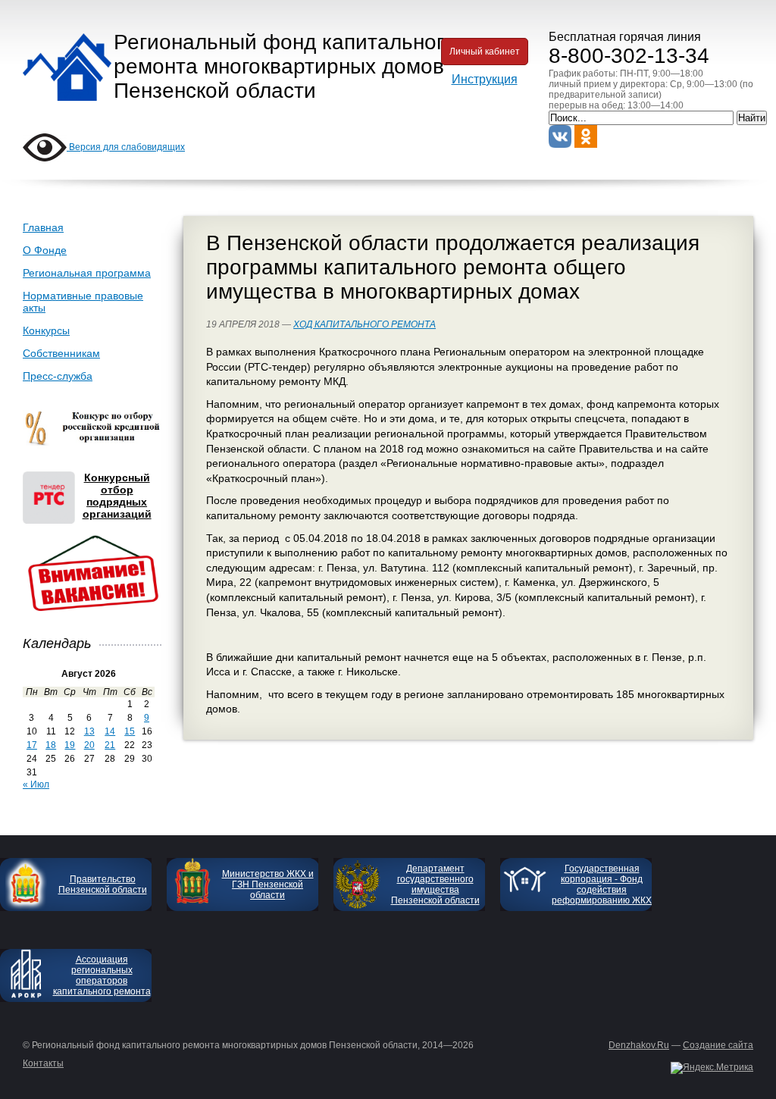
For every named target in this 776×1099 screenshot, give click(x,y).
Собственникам (61, 353)
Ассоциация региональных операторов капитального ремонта (102, 975)
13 (89, 731)
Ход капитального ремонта (364, 324)
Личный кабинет (484, 51)
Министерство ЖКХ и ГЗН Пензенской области (268, 884)
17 (32, 745)
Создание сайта (718, 1045)
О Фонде (45, 250)
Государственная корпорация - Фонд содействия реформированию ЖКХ (602, 884)
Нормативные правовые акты (83, 302)
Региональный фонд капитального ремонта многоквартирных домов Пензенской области (284, 66)
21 (110, 745)
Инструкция (485, 79)
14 (110, 731)
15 (129, 731)
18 (50, 745)
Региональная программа (87, 273)
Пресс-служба (57, 376)
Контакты (43, 1063)
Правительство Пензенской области (102, 884)
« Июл (36, 784)
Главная (43, 227)
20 (89, 745)
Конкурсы (46, 330)
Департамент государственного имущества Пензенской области (435, 884)
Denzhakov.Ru (639, 1045)
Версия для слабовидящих (126, 147)
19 (69, 745)
